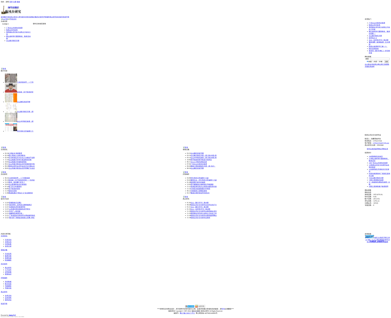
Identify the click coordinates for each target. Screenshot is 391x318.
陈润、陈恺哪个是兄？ (17, 182)
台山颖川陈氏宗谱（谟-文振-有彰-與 (204, 155)
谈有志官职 (13, 191)
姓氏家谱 (376, 242)
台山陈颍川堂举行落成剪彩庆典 (20, 160)
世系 (369, 66)
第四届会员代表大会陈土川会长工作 (204, 213)
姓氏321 (377, 237)
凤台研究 (53, 17)
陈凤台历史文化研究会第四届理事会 (204, 215)
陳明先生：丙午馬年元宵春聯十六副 (204, 180)
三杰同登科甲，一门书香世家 (19, 178)
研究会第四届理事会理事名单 (377, 149)
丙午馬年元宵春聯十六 (25, 131)
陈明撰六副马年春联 (198, 182)
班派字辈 (66, 17)
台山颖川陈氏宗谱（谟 (25, 111)
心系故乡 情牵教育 (15, 153)
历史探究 (40, 17)
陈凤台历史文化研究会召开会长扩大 (204, 205)
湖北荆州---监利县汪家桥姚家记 (20, 205)
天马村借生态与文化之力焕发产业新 (22, 157)
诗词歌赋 (8, 282)
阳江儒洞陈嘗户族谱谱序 (378, 186)
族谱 (386, 64)
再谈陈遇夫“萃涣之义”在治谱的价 (21, 193)
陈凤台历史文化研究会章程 (200, 217)
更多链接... (381, 241)
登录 (11, 2)
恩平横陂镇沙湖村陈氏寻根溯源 (202, 184)
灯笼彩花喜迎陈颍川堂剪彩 (200, 189)
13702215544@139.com (381, 143)
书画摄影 (8, 286)
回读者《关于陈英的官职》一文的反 (22, 180)
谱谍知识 (8, 274)
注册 (14, 2)
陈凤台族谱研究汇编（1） (378, 46)
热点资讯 (14, 17)
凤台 (376, 64)
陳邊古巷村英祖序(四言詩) (200, 193)
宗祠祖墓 (8, 244)
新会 (369, 64)
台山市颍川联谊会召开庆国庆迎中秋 (22, 164)
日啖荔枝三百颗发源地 (199, 191)
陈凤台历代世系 (12, 30)
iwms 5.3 (12, 315)
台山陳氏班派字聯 (23, 102)
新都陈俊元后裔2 (15, 203)
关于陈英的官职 (14, 189)
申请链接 (373, 241)
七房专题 (20, 17)
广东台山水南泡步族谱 (14, 28)
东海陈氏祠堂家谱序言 (17, 207)
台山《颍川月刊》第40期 (200, 203)
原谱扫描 (8, 258)
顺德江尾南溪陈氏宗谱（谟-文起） (203, 166)
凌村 (373, 66)
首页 (2, 17)
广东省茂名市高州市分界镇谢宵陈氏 (22, 215)
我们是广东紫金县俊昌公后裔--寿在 (22, 217)
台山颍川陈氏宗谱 (12, 40)
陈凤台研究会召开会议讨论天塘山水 (22, 166)
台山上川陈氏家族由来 (199, 162)
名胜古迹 (8, 246)
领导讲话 (8, 300)
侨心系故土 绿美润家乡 (17, 155)
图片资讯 (7, 17)
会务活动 (8, 295)
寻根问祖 (8, 288)
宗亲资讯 (27, 17)
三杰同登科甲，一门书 (25, 82)
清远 (373, 64)
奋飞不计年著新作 (15, 186)
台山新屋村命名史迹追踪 (18, 184)
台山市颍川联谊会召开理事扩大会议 (22, 168)
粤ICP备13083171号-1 (187, 313)
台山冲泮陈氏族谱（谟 (25, 121)
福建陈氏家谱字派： (16, 213)
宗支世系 (8, 254)
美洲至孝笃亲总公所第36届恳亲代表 (204, 186)
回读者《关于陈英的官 (25, 92)
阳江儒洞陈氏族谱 (376, 180)
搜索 (18, 2)
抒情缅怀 (46, 17)
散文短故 (8, 284)
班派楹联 (8, 260)
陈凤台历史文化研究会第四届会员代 (204, 211)
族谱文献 (8, 256)
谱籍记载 (33, 17)
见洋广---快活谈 (14, 211)
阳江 (382, 64)
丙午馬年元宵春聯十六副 (200, 178)
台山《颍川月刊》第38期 (200, 207)
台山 (366, 64)
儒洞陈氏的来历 (376, 156)
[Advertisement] (206, 9)
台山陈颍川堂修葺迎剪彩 (18, 162)
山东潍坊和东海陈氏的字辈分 (19, 209)
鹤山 (379, 64)
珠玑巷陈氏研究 (382, 240)
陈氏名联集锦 (374, 48)
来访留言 (59, 17)
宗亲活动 (8, 240)
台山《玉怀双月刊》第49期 (378, 40)
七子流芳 (8, 270)
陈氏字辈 (383, 237)
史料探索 (8, 272)
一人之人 (373, 240)
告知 (223, 309)
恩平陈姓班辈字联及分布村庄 (201, 160)
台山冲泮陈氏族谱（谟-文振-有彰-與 (204, 157)
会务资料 (8, 298)
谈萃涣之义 (373, 38)
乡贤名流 (8, 242)
